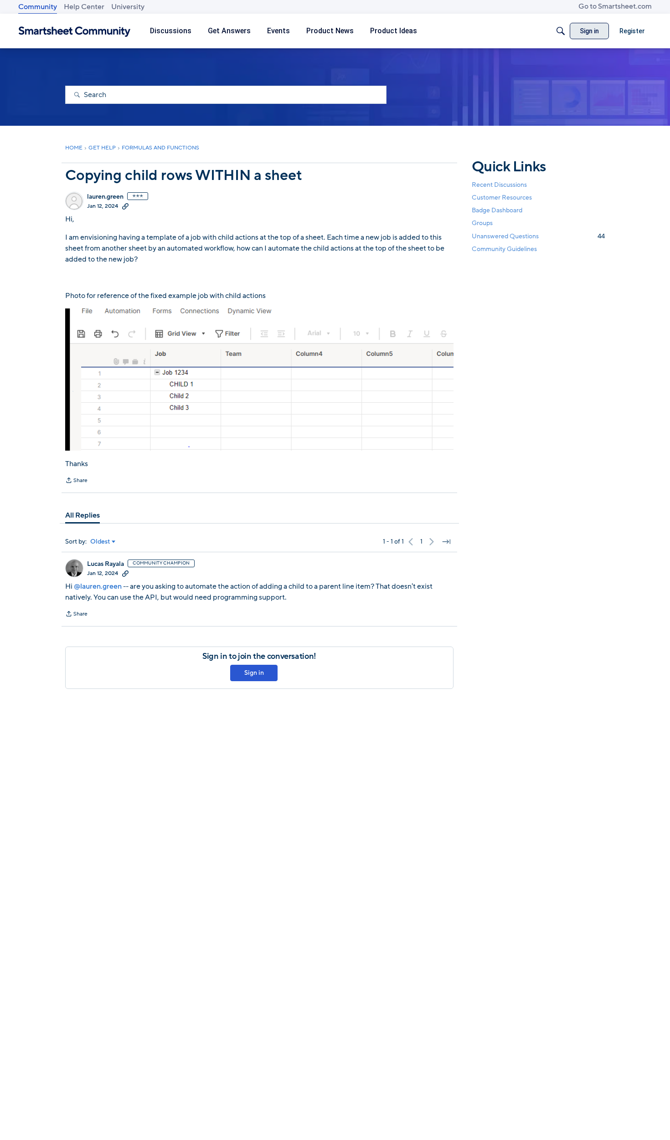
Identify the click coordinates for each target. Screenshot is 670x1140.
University (127, 7)
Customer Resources (502, 197)
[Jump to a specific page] (446, 541)
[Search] (560, 31)
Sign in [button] (254, 672)
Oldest (100, 541)
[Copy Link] (125, 206)
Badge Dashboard (497, 210)
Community (37, 7)
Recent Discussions (499, 184)
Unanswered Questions (538, 236)
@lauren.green (98, 586)
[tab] (82, 515)
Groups (482, 223)
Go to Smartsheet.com (615, 6)
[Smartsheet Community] (74, 31)
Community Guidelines (504, 249)
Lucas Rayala (105, 564)
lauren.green (105, 197)
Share (76, 481)
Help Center (84, 7)
